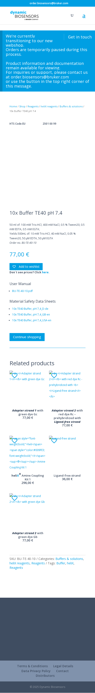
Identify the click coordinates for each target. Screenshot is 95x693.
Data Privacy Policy (36, 671)
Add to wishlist (29, 266)
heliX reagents (49, 106)
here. (45, 272)
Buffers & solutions (71, 106)
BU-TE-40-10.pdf (22, 291)
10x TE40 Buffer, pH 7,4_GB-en (31, 314)
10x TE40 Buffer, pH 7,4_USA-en (31, 320)
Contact (62, 671)
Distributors (45, 675)
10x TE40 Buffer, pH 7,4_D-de (30, 309)
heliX (70, 563)
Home (13, 106)
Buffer (60, 563)
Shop (22, 106)
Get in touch (80, 37)
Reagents (33, 106)
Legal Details (63, 666)
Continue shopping (27, 337)
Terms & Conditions (32, 666)
